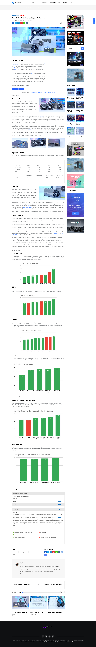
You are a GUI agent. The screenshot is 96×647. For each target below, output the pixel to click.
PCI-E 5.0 (29, 111)
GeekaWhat (14, 67)
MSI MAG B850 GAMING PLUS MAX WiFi (79, 138)
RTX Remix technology (32, 129)
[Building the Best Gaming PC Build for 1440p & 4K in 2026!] (71, 131)
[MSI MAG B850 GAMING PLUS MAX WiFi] (80, 131)
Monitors (59, 2)
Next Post (59, 583)
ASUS (28, 205)
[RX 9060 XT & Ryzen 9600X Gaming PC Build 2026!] (80, 92)
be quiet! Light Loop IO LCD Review (79, 112)
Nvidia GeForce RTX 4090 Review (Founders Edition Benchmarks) (42, 92)
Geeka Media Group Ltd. (34, 640)
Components (44, 2)
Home (32, 2)
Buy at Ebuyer (24, 541)
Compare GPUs (52, 2)
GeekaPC (71, 2)
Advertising (59, 631)
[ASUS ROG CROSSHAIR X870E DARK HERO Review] (71, 105)
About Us (65, 2)
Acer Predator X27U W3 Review (79, 125)
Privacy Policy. (42, 640)
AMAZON (15, 88)
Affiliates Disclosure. (50, 640)
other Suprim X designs (27, 207)
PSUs (13, 111)
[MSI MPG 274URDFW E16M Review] (71, 118)
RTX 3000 (30, 157)
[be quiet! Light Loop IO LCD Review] (80, 105)
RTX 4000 (14, 554)
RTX (39, 552)
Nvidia (41, 116)
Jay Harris (15, 20)
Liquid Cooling (21, 552)
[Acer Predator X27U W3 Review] (80, 118)
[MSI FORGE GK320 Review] (71, 92)
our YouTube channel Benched (24, 248)
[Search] (83, 2)
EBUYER (21, 88)
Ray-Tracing (28, 108)
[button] (61, 592)
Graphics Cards (24, 7)
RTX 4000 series (20, 63)
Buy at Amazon (16, 541)
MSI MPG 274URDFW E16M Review (70, 125)
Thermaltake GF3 (56, 233)
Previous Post (18, 583)
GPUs (15, 69)
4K (58, 120)
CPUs (59, 248)
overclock (38, 225)
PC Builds (37, 2)
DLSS (23, 108)
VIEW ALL (75, 213)
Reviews (47, 631)
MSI (31, 73)
